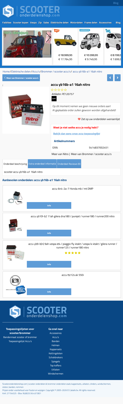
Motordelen (76, 22)
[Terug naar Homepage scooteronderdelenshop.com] (31, 18)
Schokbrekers (56, 357)
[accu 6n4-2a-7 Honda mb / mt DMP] (15, 208)
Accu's (55, 337)
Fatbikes (6, 22)
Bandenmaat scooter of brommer (20, 337)
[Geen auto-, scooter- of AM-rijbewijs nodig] (27, 58)
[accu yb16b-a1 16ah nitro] (25, 133)
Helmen (56, 345)
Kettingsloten (56, 353)
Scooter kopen (20, 22)
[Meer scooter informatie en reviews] (59, 90)
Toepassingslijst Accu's (20, 341)
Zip (40, 22)
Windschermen (55, 373)
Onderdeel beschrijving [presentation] (15, 164)
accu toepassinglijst (89, 134)
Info (49, 205)
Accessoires (105, 22)
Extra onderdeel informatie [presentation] (42, 163)
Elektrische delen (60, 22)
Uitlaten (55, 369)
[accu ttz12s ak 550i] (15, 294)
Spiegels (55, 361)
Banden (56, 341)
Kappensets (56, 349)
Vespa (33, 22)
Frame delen (90, 22)
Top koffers (55, 365)
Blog (115, 3)
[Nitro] (54, 100)
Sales (46, 22)
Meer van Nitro (60, 154)
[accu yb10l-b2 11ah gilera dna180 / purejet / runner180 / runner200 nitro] (15, 235)
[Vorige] (110, 77)
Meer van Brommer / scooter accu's (22, 78)
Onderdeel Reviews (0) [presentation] (69, 164)
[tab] (15, 163)
